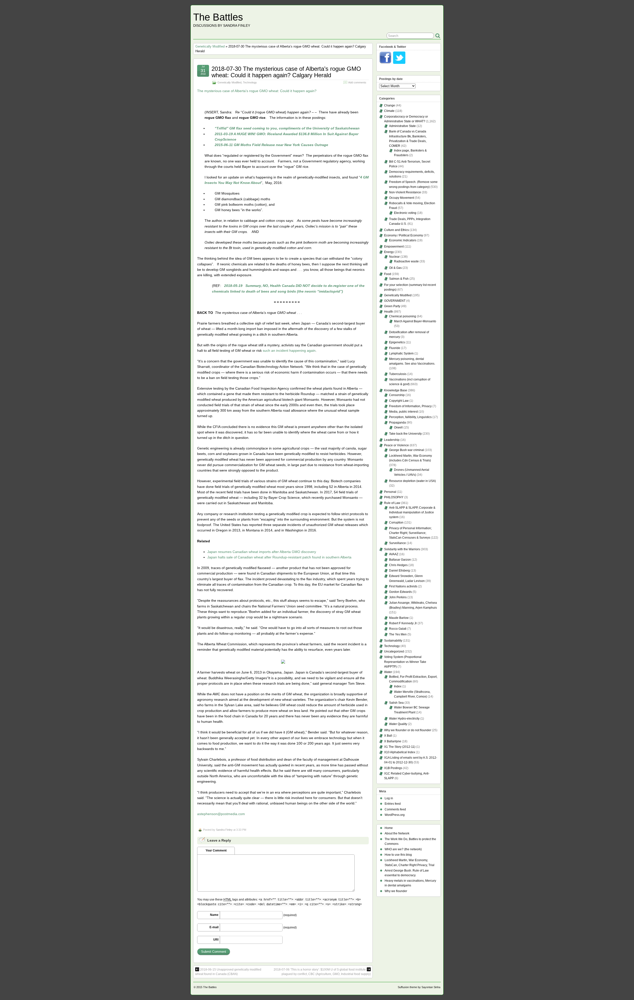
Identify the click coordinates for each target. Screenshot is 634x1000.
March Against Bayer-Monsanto (415, 321)
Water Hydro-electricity (404, 718)
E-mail (214, 927)
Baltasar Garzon (400, 559)
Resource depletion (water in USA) (412, 481)
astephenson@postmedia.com (221, 814)
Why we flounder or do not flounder (407, 730)
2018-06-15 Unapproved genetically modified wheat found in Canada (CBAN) (228, 972)
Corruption (396, 522)
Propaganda (397, 422)
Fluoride (394, 348)
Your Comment (216, 850)
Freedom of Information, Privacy (410, 406)
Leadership (391, 440)
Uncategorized (394, 651)
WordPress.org (395, 815)
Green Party (392, 306)
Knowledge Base (395, 390)
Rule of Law (392, 503)
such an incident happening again (289, 350)
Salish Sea (396, 702)
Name (214, 915)
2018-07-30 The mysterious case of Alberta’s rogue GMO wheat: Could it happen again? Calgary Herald (286, 71)
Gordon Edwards (400, 592)
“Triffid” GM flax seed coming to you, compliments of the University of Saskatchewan (287, 128)
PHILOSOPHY (393, 497)
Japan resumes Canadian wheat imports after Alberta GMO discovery (261, 552)
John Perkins (398, 597)
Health (388, 311)
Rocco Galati (397, 628)
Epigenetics (397, 342)
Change (389, 105)
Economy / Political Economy (403, 235)
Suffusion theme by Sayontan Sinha (419, 987)
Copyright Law (399, 400)
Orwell (398, 427)
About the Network (397, 833)
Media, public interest (403, 411)
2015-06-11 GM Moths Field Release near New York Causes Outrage (271, 145)
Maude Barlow (399, 618)
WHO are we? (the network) (403, 849)
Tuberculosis (397, 374)
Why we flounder (396, 891)
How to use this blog (398, 854)
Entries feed (393, 803)
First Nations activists (403, 586)
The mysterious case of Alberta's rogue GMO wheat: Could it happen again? (257, 91)
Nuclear (394, 256)
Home (389, 828)
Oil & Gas (395, 268)
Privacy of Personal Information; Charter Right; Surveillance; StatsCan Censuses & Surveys (410, 532)
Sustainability (393, 640)
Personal (390, 492)
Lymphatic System (401, 353)
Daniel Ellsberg (399, 570)
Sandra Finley (224, 829)
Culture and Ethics (396, 230)
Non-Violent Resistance (405, 192)
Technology (250, 82)
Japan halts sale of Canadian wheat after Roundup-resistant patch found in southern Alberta (279, 557)
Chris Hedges (398, 565)
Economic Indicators (402, 240)
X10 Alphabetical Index (399, 752)
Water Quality (398, 724)
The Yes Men (398, 634)
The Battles (218, 17)
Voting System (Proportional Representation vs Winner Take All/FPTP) (405, 661)
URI (215, 939)
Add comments (357, 82)
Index (397, 686)
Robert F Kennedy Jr (403, 623)
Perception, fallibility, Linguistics (410, 417)
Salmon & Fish (399, 278)
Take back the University (405, 433)
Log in (389, 798)
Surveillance (397, 543)
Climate (389, 111)
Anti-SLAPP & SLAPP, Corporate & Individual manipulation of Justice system (412, 512)
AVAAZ (393, 554)
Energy (389, 252)
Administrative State (402, 126)
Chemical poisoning (402, 316)
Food (387, 274)
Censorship (397, 395)
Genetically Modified (210, 46)
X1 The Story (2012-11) (399, 747)
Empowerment (394, 246)
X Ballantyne (392, 741)
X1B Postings (393, 768)
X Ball (388, 735)
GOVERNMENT (394, 300)
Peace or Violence (396, 445)
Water (388, 672)
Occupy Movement (401, 198)
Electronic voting (405, 213)
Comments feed (395, 809)
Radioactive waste (406, 261)
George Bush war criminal (406, 450)
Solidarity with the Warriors (402, 549)
